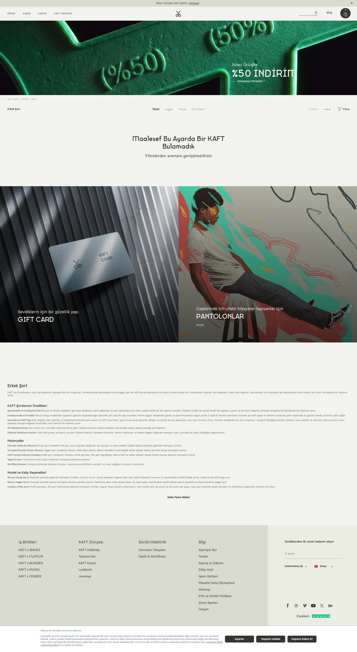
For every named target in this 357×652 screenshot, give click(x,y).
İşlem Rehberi (208, 576)
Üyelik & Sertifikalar (152, 556)
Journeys (85, 576)
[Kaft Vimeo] (305, 606)
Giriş (329, 13)
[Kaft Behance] (330, 606)
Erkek (25, 99)
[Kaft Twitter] (322, 606)
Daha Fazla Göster (178, 497)
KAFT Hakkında (89, 550)
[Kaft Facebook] (287, 606)
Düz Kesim (198, 109)
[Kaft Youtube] (313, 606)
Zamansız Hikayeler (152, 550)
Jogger (169, 109)
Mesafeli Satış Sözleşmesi (217, 582)
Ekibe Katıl (206, 569)
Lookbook (85, 569)
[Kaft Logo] (178, 14)
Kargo (182, 109)
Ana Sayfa (13, 99)
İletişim (204, 609)
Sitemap (204, 589)
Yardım (203, 556)
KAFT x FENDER (30, 576)
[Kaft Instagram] (296, 606)
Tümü (155, 109)
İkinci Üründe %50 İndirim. (172, 3)
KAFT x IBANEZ (29, 550)
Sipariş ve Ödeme (211, 563)
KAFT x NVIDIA (29, 569)
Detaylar (194, 3)
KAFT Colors (87, 563)
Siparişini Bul (208, 550)
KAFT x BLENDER (31, 563)
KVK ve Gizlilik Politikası (215, 596)
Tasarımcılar (87, 556)
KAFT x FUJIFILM (31, 556)
